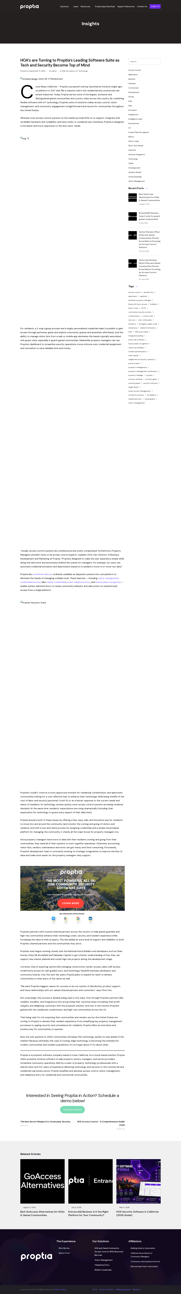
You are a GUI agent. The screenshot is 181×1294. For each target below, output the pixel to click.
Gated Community (148, 328)
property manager (135, 375)
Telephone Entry (102, 1265)
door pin (131, 320)
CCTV (143, 308)
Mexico (131, 137)
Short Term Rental (135, 145)
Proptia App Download (105, 6)
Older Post (45, 1123)
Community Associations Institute (145, 1261)
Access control (134, 292)
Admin (54, 71)
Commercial (133, 88)
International (133, 123)
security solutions (150, 383)
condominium (134, 316)
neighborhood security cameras (141, 359)
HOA (63, 71)
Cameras (132, 83)
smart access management (139, 391)
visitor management (108, 578)
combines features (42, 574)
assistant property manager (139, 300)
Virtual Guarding (134, 177)
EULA (95, 1289)
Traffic (130, 163)
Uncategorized (134, 168)
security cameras (135, 379)
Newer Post (101, 1125)
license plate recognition (108, 582)
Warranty (136, 1289)
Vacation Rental (134, 172)
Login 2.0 (155, 6)
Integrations (133, 114)
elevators (132, 324)
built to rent (133, 308)
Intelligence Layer (135, 119)
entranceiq (132, 328)
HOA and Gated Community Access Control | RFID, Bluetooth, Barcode (109, 1251)
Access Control (134, 70)
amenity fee (148, 292)
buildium (153, 304)
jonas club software (136, 340)
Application (133, 74)
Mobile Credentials (103, 1270)
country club (148, 316)
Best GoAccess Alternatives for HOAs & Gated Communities (42, 1213)
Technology (83, 71)
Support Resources (126, 6)
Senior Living (133, 141)
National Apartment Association (144, 1266)
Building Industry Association (143, 1248)
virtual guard (150, 399)
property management (137, 367)
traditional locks (134, 399)
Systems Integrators (136, 154)
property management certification (142, 371)
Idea (130, 106)
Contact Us (142, 6)
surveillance (151, 395)
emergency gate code (148, 324)
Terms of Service (106, 1289)
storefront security (136, 395)
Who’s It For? (64, 1253)
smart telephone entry (78, 582)
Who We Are (64, 1248)
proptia (149, 375)
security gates (151, 379)
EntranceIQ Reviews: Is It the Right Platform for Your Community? (88, 1213)
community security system (139, 312)
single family (133, 387)
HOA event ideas (141, 332)
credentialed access (30, 582)
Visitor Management (136, 181)
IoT (76, 71)
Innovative (70, 71)
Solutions (64, 6)
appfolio (143, 296)
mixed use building (135, 347)
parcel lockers (134, 363)
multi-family (133, 355)
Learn (75, 6)
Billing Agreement (123, 1289)
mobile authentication (137, 351)
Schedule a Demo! (72, 1109)
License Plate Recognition (138, 132)
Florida (131, 97)
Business (131, 79)
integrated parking (135, 336)
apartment (132, 296)
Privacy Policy (60, 1289)
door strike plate (145, 320)
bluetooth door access (137, 304)
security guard (134, 383)
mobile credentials (55, 582)
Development (133, 92)
